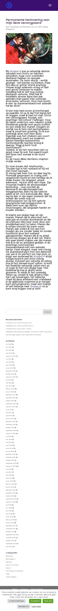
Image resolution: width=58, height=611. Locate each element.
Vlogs (7, 574)
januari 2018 (10, 523)
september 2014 (11, 544)
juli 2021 (8, 410)
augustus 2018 (11, 502)
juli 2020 (8, 436)
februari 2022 (10, 389)
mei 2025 (9, 350)
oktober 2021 (10, 401)
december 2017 (10, 526)
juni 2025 (9, 347)
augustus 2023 (11, 356)
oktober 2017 (10, 532)
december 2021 (10, 395)
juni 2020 (9, 439)
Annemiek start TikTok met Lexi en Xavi (19, 323)
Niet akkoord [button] (24, 606)
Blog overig (9, 556)
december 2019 (10, 454)
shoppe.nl (15, 71)
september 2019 (11, 463)
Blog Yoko (9, 562)
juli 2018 (8, 505)
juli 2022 (8, 380)
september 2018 (11, 499)
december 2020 (10, 422)
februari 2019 (10, 484)
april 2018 (9, 514)
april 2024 (9, 353)
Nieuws (8, 568)
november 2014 (11, 538)
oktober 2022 (10, 374)
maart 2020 (9, 448)
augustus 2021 (11, 407)
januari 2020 (10, 451)
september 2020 (11, 431)
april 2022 (9, 386)
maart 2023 (9, 368)
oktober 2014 (10, 541)
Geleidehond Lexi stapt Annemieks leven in (19, 326)
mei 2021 (9, 413)
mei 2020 (9, 442)
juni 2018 (9, 508)
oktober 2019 (10, 460)
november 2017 (11, 529)
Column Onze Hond (12, 565)
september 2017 (11, 535)
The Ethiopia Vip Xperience (14, 571)
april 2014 (9, 547)
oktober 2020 (10, 428)
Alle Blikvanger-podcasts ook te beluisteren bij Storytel (23, 335)
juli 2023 (8, 359)
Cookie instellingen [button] (16, 601)
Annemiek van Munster (20, 27)
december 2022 (10, 371)
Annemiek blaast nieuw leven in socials (18, 329)
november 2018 (11, 493)
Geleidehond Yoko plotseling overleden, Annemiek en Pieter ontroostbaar (29, 332)
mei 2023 (9, 362)
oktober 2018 (10, 496)
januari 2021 (10, 419)
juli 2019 (8, 469)
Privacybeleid (37, 589)
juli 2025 (8, 344)
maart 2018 (9, 517)
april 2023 (9, 365)
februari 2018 (10, 520)
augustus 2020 (11, 433)
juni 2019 (9, 472)
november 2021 (11, 398)
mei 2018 (9, 511)
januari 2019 (10, 487)
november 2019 (11, 457)
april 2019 (9, 478)
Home (14, 589)
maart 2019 (9, 481)
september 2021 (11, 404)
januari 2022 (10, 392)
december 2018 (10, 490)
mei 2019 (9, 475)
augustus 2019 (11, 466)
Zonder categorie (11, 577)
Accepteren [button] (35, 601)
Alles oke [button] (48, 601)
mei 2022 (9, 383)
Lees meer (36, 606)
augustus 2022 (11, 377)
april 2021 (9, 416)
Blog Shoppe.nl (10, 559)
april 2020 (9, 445)
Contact (24, 589)
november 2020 (11, 425)
